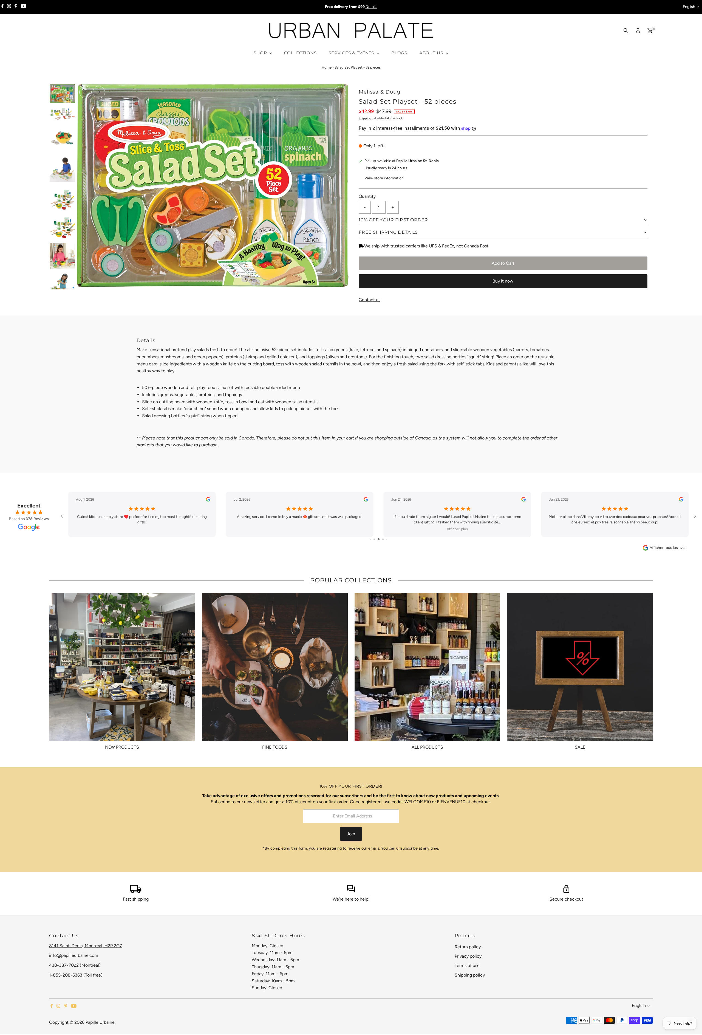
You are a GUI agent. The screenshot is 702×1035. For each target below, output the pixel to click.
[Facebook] (2, 6)
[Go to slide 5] (386, 539)
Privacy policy (468, 956)
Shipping (365, 118)
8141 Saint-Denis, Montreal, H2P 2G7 (85, 945)
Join (351, 833)
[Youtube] (23, 6)
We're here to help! (351, 899)
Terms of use (467, 965)
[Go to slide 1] (370, 539)
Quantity (367, 196)
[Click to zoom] (340, 92)
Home (327, 67)
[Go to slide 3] (379, 539)
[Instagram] (9, 6)
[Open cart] (650, 30)
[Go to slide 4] (383, 539)
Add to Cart (503, 263)
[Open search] (626, 30)
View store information (384, 178)
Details (371, 6)
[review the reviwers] (208, 500)
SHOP (261, 52)
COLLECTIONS (300, 52)
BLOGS (399, 52)
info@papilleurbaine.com (73, 955)
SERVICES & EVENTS (352, 52)
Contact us (369, 300)
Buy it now (502, 281)
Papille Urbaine (100, 1022)
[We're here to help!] (351, 891)
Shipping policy (470, 975)
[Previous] (85, 92)
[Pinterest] (16, 6)
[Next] (99, 92)
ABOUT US (432, 52)
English (689, 6)
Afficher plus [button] (457, 529)
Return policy (468, 946)
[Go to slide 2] (374, 539)
